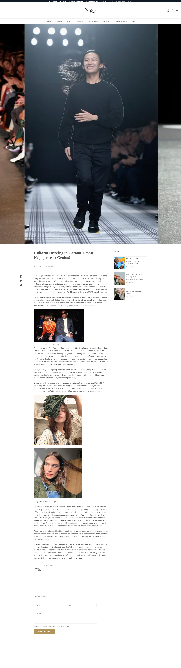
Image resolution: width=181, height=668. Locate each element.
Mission (59, 21)
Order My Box (93, 21)
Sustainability (120, 21)
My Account (107, 21)
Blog (68, 21)
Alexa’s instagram (51, 501)
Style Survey (80, 21)
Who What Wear (61, 345)
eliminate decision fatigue (64, 547)
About (49, 21)
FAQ (133, 21)
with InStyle (49, 364)
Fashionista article (99, 292)
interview (40, 364)
